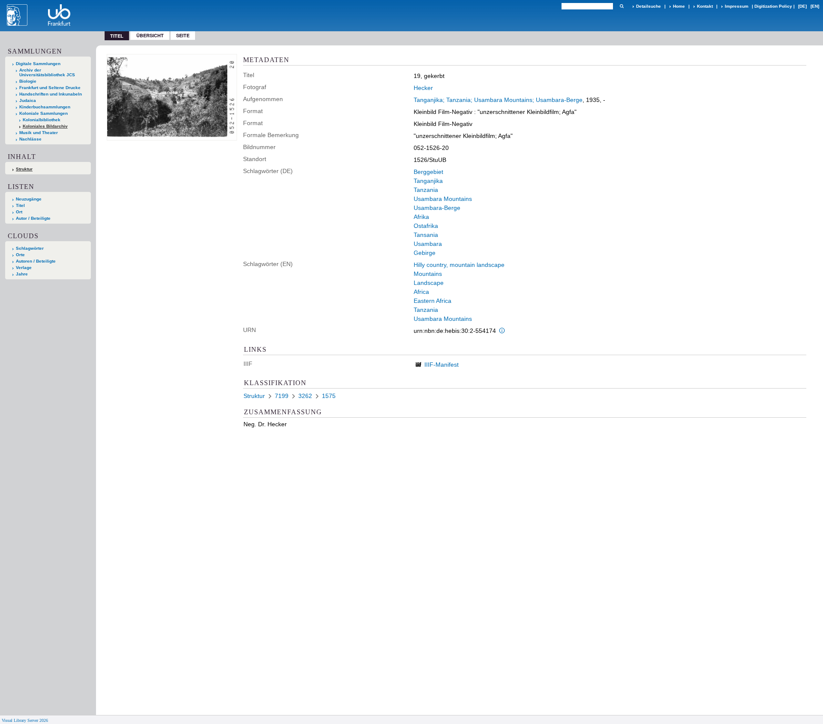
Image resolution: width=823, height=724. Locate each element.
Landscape (429, 282)
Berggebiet (428, 171)
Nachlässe (30, 139)
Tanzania (426, 189)
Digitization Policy (773, 6)
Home (679, 6)
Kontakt (705, 6)
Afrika (421, 216)
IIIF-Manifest (441, 364)
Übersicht (150, 35)
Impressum (736, 6)
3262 (305, 395)
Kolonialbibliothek (41, 119)
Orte (20, 254)
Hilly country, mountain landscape (459, 264)
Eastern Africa (432, 300)
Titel (20, 205)
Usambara (428, 243)
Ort (19, 211)
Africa (421, 291)
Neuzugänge (29, 199)
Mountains (428, 273)
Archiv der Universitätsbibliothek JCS (47, 72)
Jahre (22, 274)
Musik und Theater (38, 132)
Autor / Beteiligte (33, 218)
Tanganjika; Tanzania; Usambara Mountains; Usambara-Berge (498, 99)
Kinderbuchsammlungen (44, 107)
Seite (182, 35)
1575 (329, 395)
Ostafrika (426, 225)
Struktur (24, 169)
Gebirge (425, 252)
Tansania (426, 234)
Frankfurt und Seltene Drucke (50, 87)
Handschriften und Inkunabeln (50, 94)
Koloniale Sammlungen (43, 113)
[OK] (621, 6)
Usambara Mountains (443, 198)
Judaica (27, 100)
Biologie (27, 81)
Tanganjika (428, 180)
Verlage (24, 267)
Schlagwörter (30, 248)
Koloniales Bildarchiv (45, 126)
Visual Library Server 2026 (25, 720)
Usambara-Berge (437, 207)
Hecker (423, 87)
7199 (281, 395)
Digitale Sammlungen (38, 63)
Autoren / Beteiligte (36, 261)
